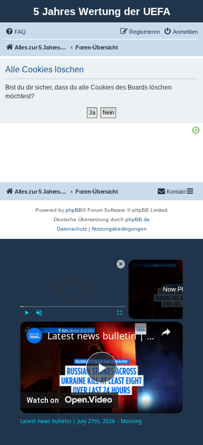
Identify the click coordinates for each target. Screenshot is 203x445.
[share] (166, 331)
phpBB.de (137, 219)
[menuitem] (15, 32)
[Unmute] (39, 313)
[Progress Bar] (73, 306)
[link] (34, 336)
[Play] (26, 313)
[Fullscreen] (119, 313)
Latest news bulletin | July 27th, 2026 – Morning (101, 335)
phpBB (74, 210)
